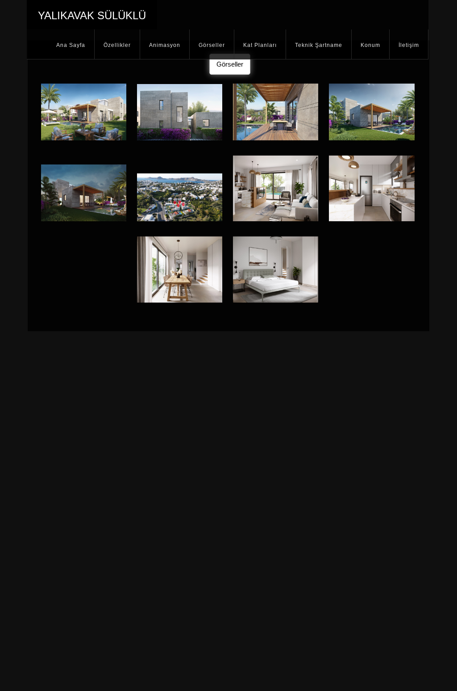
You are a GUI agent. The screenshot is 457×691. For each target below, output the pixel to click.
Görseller (212, 45)
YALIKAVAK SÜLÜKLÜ (92, 15)
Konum (370, 45)
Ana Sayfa (70, 45)
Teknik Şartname (318, 45)
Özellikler (117, 45)
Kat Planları (260, 45)
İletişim (409, 45)
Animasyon (164, 45)
